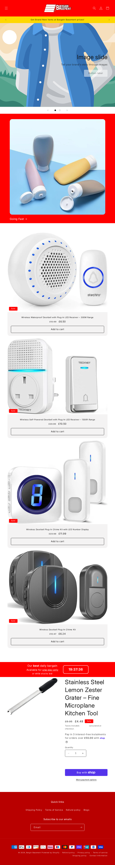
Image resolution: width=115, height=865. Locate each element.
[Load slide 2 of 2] (60, 110)
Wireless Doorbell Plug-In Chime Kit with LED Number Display (57, 529)
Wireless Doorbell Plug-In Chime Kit (57, 629)
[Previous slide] (48, 110)
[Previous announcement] (6, 19)
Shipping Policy (34, 810)
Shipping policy (79, 856)
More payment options (86, 779)
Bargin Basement (33, 853)
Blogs (86, 810)
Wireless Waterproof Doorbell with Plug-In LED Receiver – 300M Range (57, 317)
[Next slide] (67, 110)
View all (57, 653)
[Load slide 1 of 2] (55, 110)
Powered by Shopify (50, 853)
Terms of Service (54, 810)
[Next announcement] (109, 19)
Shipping (84, 726)
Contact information (99, 856)
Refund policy (73, 810)
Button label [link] (95, 73)
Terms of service (100, 853)
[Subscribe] (81, 827)
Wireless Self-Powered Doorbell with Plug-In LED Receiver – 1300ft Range (57, 419)
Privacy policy (84, 853)
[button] (6, 8)
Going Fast (17, 218)
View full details (74, 786)
